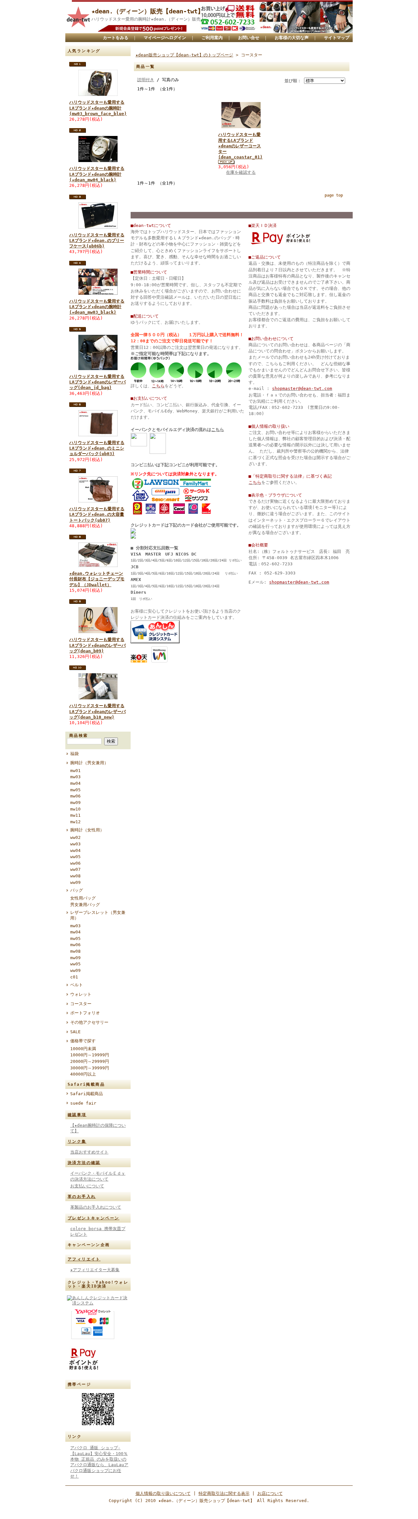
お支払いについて (87, 1186)
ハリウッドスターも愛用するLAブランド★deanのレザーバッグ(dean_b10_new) (97, 711)
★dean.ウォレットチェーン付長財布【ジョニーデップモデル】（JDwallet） (96, 579)
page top (334, 195)
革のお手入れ (82, 1196)
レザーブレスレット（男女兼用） (97, 915)
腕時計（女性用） (87, 829)
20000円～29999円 (89, 1061)
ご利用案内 (212, 37)
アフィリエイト (84, 1259)
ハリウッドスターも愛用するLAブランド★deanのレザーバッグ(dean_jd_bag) (97, 382)
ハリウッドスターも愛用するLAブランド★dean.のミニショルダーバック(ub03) (96, 448)
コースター (80, 1003)
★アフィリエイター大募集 (95, 1269)
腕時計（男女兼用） (89, 762)
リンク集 (77, 1141)
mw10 (75, 809)
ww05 (75, 856)
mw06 (75, 796)
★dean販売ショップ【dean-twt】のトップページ (184, 54)
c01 (74, 977)
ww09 (75, 882)
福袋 (74, 753)
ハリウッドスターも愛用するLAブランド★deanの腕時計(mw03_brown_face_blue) (98, 108)
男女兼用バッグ (85, 904)
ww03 (75, 843)
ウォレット (80, 994)
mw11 (75, 815)
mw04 (75, 783)
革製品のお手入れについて (95, 1207)
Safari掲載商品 (86, 1093)
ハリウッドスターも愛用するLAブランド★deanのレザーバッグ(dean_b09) (97, 645)
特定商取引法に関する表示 (224, 1493)
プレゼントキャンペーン (93, 1218)
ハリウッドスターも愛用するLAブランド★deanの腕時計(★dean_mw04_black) (96, 174)
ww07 (75, 869)
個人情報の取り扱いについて (163, 1493)
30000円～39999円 (89, 1067)
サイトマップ (336, 37)
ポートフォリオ (85, 1012)
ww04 (75, 850)
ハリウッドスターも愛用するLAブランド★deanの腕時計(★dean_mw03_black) (96, 307)
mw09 (75, 802)
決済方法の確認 (84, 1162)
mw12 (75, 821)
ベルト (76, 984)
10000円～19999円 (89, 1054)
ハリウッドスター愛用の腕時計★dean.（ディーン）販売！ (148, 19)
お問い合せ (248, 37)
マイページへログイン (165, 37)
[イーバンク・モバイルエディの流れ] (139, 452)
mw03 (75, 776)
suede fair (83, 1103)
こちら (217, 429)
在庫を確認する (241, 172)
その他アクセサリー (89, 1022)
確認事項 (77, 1114)
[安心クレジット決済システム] (155, 641)
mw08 (75, 951)
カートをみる (115, 37)
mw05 (75, 789)
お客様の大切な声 (292, 37)
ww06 (75, 863)
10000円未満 (83, 1048)
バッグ (76, 890)
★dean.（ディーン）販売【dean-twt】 (147, 11)
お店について (270, 1493)
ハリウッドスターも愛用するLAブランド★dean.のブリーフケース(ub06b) (96, 240)
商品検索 (78, 735)
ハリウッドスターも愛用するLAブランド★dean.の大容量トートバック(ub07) (96, 514)
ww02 (75, 837)
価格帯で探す (83, 1040)
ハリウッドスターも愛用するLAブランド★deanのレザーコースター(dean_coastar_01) (240, 145)
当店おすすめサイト (89, 1152)
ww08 (75, 875)
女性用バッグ (83, 898)
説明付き (145, 79)
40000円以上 (83, 1074)
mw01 (75, 770)
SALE (75, 1031)
